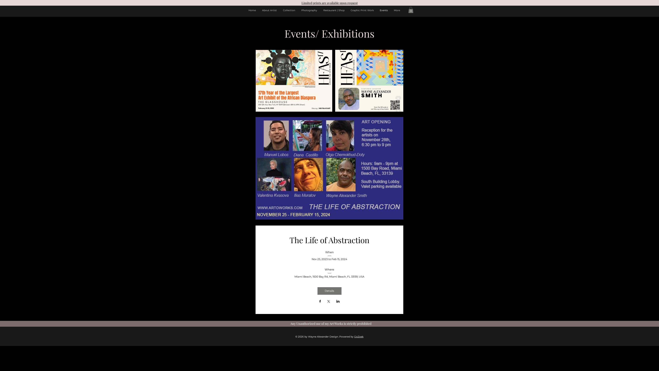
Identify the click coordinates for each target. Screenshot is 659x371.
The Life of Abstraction (329, 240)
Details (329, 291)
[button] (410, 10)
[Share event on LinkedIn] (338, 301)
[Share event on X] (328, 301)
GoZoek (358, 336)
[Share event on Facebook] (320, 301)
